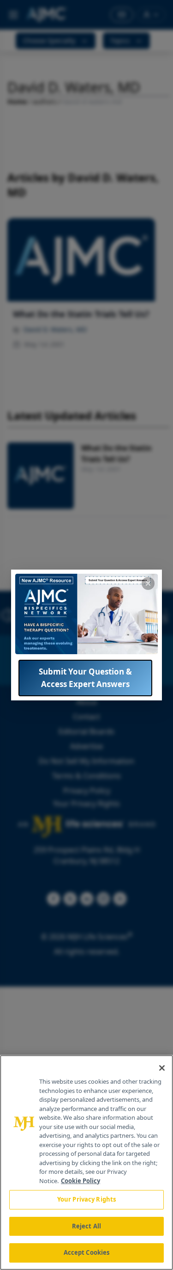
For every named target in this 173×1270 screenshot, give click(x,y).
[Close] (162, 1068)
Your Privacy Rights (86, 1199)
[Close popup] (148, 583)
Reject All (86, 1226)
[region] (86, 1162)
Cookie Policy (80, 1181)
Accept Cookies (87, 1252)
